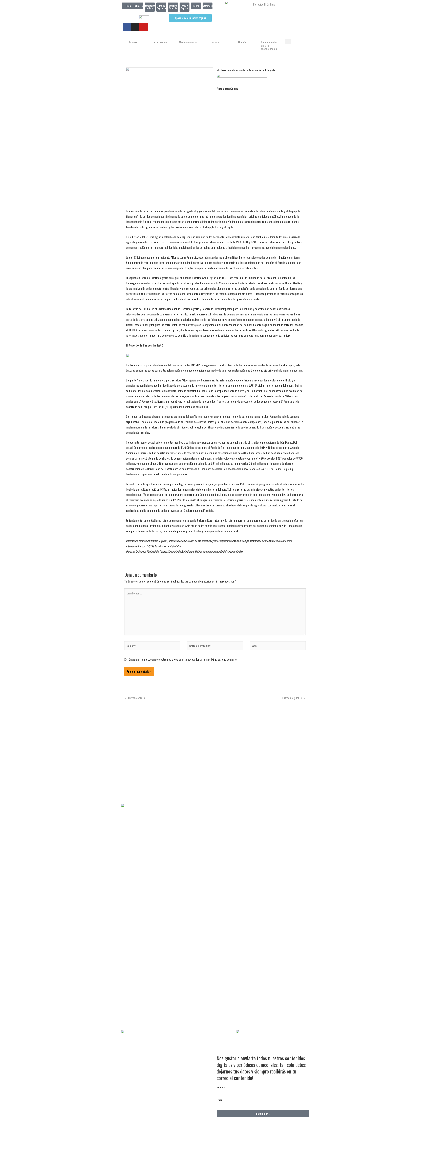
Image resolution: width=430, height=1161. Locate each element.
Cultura (215, 42)
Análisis (133, 42)
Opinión (242, 42)
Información (160, 42)
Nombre (221, 1087)
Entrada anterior (135, 698)
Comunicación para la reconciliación (269, 45)
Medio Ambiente (188, 42)
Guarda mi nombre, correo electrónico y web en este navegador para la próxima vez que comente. (183, 659)
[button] (288, 41)
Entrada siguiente (293, 698)
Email (220, 1100)
